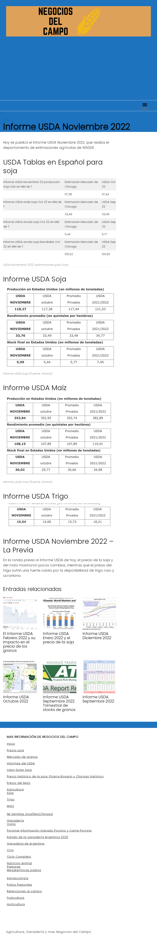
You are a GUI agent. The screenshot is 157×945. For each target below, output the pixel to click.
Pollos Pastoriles (19, 885)
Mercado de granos (22, 757)
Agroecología (17, 878)
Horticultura (16, 904)
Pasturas (13, 867)
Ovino (11, 824)
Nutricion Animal (19, 863)
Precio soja (15, 750)
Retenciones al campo (24, 891)
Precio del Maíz (18, 783)
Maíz (10, 806)
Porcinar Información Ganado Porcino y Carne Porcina (49, 830)
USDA (6, 119)
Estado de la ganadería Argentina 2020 (37, 837)
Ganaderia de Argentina (25, 844)
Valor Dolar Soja (19, 770)
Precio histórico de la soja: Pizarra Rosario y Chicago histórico (55, 776)
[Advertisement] (78, 65)
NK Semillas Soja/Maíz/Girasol (30, 814)
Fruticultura (15, 898)
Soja (10, 793)
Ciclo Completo (19, 857)
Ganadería (15, 821)
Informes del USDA (21, 763)
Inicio (11, 744)
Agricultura (15, 789)
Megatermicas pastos (24, 870)
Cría (10, 850)
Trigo (11, 799)
